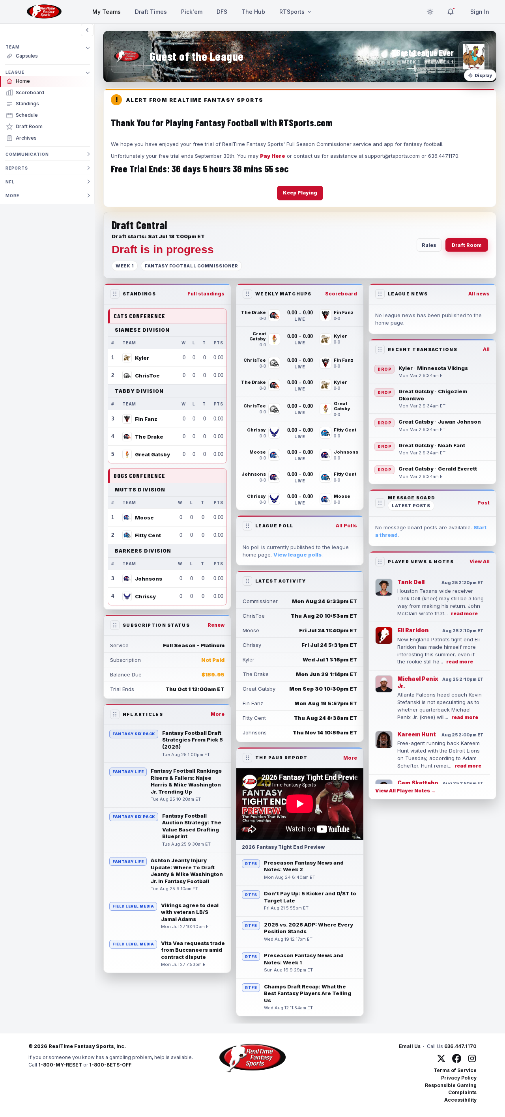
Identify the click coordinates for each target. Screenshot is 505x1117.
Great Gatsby (152, 454)
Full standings (205, 294)
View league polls (297, 554)
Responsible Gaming (451, 1085)
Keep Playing (300, 193)
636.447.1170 (460, 1046)
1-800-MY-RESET (60, 1065)
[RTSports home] (44, 12)
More (217, 714)
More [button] (12, 195)
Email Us (410, 1046)
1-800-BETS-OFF (110, 1065)
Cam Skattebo (417, 782)
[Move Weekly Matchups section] (247, 294)
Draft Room (467, 245)
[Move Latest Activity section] (247, 581)
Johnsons (148, 578)
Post (483, 503)
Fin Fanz (146, 419)
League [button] (15, 72)
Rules (429, 245)
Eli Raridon (413, 630)
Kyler (142, 358)
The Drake (149, 436)
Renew (216, 625)
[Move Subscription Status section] (115, 625)
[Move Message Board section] (380, 503)
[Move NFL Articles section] (115, 714)
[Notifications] (450, 12)
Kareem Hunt (416, 734)
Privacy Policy (459, 1078)
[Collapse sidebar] (87, 30)
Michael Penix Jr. (417, 682)
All (486, 349)
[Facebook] (456, 1058)
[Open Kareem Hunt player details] (384, 739)
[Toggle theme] (430, 12)
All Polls (346, 526)
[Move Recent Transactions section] (380, 349)
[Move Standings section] (115, 294)
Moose (144, 517)
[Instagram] (472, 1058)
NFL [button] (10, 181)
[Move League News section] (380, 294)
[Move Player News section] (380, 561)
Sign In (479, 11)
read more (464, 613)
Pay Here (272, 156)
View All (479, 561)
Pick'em (191, 11)
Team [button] (13, 47)
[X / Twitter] (441, 1058)
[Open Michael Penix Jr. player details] (384, 684)
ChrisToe (147, 375)
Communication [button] (27, 154)
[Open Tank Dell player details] (384, 587)
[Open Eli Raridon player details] (384, 635)
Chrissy (145, 596)
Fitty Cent (148, 535)
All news (479, 294)
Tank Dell (411, 582)
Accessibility (460, 1100)
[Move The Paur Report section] (247, 757)
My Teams (106, 11)
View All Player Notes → (405, 791)
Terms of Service (455, 1070)
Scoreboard (341, 294)
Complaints (462, 1092)
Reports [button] (17, 168)
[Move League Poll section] (247, 525)
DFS (222, 11)
